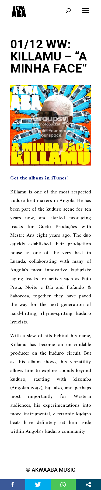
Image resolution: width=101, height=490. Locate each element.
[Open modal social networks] (88, 484)
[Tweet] (38, 484)
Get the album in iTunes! (39, 178)
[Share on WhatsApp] (63, 484)
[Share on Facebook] (12, 484)
